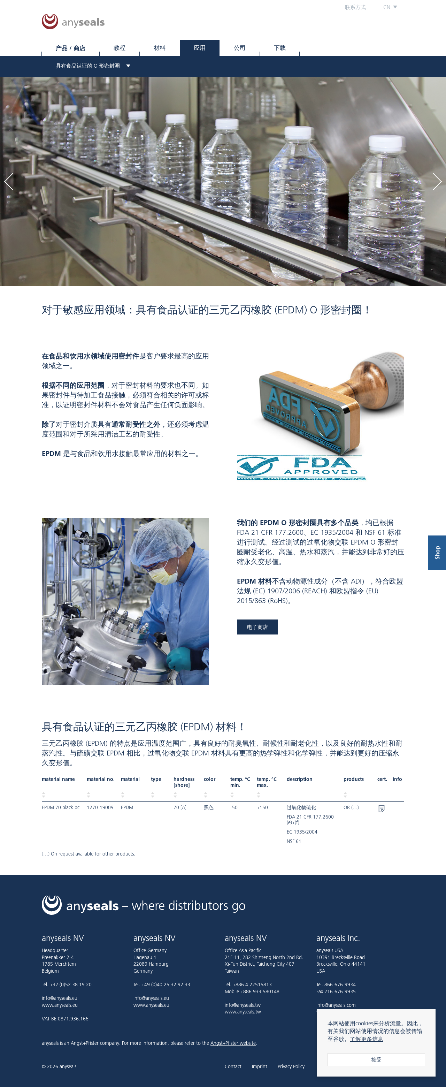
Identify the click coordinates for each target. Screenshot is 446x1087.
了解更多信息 (366, 1038)
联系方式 (355, 7)
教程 (119, 47)
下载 (280, 47)
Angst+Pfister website (233, 1043)
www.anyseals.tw (243, 1012)
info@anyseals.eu (59, 998)
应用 (200, 47)
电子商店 (257, 627)
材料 (160, 47)
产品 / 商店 (70, 48)
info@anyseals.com (336, 1005)
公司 (240, 47)
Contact (233, 1067)
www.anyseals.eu (60, 1005)
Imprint (259, 1067)
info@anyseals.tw (243, 1005)
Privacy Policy (291, 1067)
